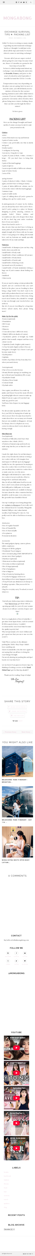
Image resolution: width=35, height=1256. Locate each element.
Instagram (8, 956)
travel (20, 721)
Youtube (24, 956)
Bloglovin (25, 964)
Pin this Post (19, 715)
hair (5, 1192)
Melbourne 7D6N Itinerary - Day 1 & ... (17, 821)
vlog (5, 1207)
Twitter (16, 964)
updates (6, 1203)
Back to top (27, 1254)
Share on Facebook (18, 707)
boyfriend (7, 1176)
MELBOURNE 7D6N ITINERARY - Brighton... (15, 781)
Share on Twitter (19, 711)
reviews (6, 1196)
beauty (6, 1172)
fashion (6, 1180)
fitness (6, 1184)
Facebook (16, 956)
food (5, 1188)
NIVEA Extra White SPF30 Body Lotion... (16, 861)
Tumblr (8, 964)
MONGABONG (17, 18)
